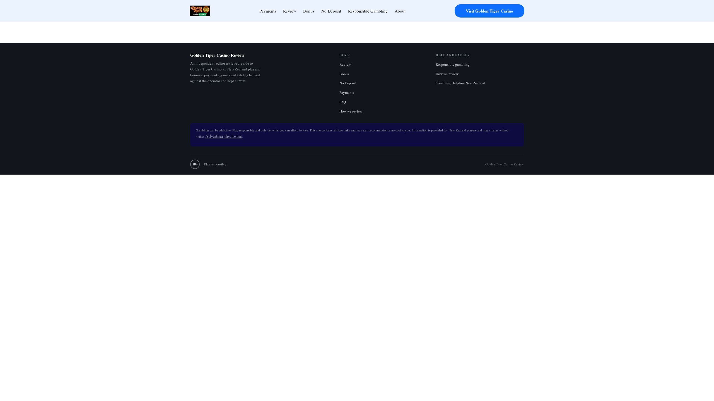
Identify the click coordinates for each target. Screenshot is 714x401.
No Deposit (331, 11)
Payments (267, 11)
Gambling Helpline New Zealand (460, 82)
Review (289, 11)
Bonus (308, 11)
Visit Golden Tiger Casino (489, 11)
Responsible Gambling (368, 11)
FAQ (342, 101)
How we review (350, 111)
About (400, 11)
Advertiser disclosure (223, 136)
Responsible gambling (453, 64)
